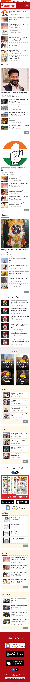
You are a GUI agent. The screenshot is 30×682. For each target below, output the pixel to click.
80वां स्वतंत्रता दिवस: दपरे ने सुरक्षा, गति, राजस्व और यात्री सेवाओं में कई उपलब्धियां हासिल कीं (18, 113)
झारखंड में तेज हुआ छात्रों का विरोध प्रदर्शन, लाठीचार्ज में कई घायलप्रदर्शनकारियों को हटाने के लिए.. (20, 341)
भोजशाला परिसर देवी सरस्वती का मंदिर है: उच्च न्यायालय (18, 279)
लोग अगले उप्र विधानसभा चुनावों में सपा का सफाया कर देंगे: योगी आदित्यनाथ (18, 44)
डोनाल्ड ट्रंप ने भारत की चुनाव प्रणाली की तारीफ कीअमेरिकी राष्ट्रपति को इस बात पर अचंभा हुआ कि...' (19, 310)
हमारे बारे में (10, 638)
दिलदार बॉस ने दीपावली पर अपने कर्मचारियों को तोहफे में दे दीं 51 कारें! (19, 606)
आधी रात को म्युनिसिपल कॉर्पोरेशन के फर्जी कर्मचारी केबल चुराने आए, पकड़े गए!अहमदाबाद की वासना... (19, 302)
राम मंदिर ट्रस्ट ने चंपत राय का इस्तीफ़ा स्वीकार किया (18, 266)
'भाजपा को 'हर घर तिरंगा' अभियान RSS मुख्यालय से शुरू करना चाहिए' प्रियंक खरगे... (19, 332)
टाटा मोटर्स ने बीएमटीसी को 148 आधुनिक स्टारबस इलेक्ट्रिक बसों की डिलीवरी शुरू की (19, 621)
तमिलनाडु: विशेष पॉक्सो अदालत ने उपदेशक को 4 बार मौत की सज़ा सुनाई (19, 100)
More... (27, 132)
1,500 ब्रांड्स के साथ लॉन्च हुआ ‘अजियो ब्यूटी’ (19, 414)
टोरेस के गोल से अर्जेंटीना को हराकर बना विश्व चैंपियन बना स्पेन (18, 454)
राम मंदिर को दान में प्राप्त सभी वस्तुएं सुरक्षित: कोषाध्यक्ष (17, 259)
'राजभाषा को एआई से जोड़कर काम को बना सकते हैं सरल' (18, 106)
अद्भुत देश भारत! (14, 531)
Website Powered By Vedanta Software (15, 678)
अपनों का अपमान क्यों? (13, 30)
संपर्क (15, 638)
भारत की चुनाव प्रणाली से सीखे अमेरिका (18, 538)
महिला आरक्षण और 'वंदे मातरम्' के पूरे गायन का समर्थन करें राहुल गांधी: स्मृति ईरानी (18, 38)
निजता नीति (20, 638)
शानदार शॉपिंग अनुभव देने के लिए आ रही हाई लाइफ (18, 401)
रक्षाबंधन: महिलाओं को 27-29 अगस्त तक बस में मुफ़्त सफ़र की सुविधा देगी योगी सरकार (18, 25)
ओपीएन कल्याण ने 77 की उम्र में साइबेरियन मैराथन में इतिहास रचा (19, 434)
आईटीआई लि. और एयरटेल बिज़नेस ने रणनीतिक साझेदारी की (18, 394)
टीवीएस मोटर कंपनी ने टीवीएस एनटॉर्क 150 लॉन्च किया (19, 613)
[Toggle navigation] (27, 5)
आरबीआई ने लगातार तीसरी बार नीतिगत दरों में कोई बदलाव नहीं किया (19, 407)
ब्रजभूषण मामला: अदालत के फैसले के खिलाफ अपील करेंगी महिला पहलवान (18, 441)
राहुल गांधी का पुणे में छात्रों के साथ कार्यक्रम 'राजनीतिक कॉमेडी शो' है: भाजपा (17, 57)
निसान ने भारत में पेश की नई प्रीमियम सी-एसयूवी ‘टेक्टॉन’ (19, 599)
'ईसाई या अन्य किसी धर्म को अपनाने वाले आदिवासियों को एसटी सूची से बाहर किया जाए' (19, 272)
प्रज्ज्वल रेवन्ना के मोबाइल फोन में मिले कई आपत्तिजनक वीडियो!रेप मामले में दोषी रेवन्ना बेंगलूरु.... (19, 326)
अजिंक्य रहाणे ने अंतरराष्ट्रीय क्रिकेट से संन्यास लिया (18, 447)
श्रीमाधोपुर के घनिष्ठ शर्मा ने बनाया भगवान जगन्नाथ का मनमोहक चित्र (14, 251)
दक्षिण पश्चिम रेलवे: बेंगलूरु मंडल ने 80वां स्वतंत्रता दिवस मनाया (19, 126)
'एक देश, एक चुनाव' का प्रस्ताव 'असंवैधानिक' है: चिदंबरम (18, 12)
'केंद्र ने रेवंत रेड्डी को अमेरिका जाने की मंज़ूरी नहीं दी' (14, 93)
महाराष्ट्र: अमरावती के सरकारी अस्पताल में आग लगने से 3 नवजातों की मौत (19, 18)
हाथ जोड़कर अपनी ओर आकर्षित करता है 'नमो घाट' (18, 284)
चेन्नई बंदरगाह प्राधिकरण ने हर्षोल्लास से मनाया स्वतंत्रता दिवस (18, 119)
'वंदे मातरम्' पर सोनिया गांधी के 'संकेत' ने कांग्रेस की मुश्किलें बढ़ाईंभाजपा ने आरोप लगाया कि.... (20, 317)
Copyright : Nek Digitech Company (18, 674)
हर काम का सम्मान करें (15, 524)
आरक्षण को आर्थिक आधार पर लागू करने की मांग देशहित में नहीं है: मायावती (18, 51)
